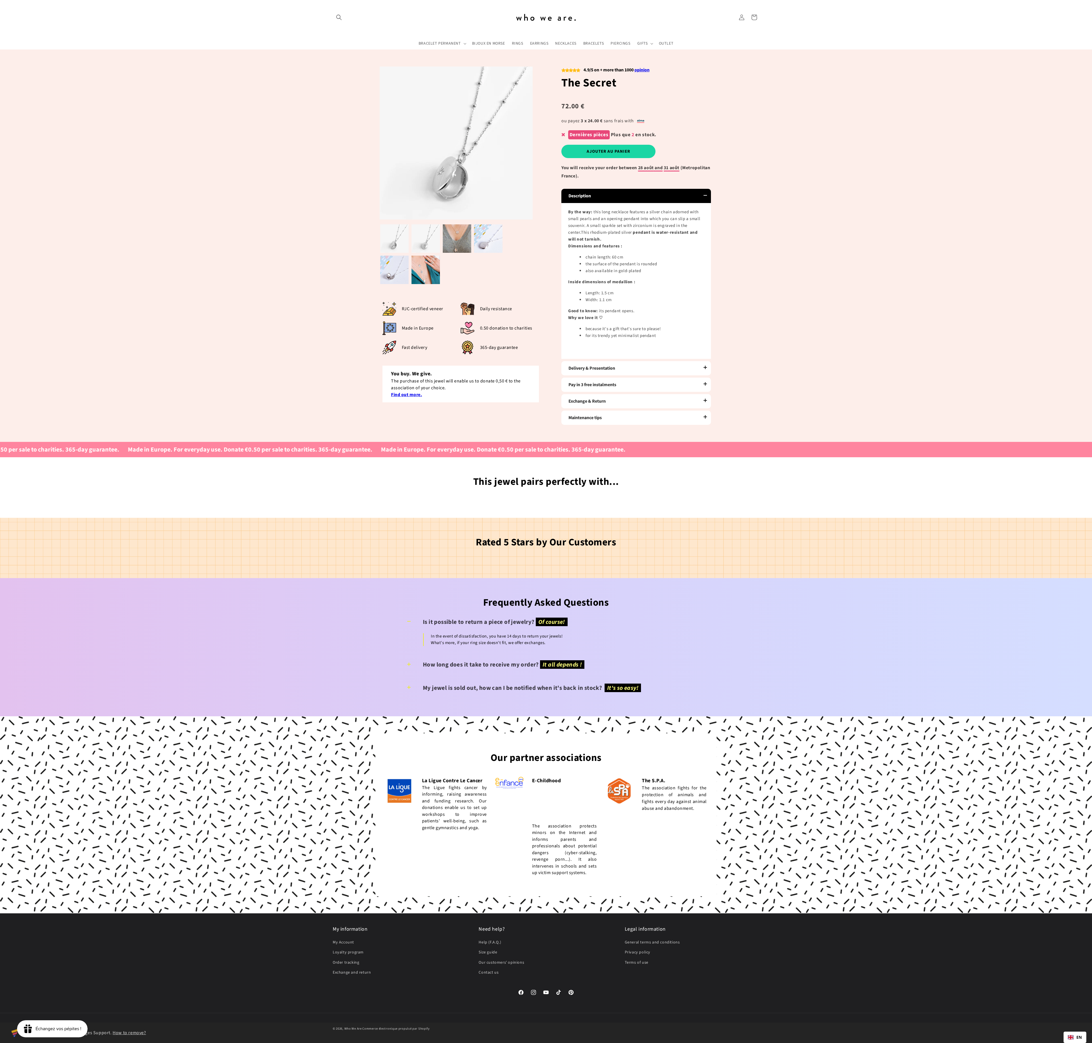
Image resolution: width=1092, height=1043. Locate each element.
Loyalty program (348, 952)
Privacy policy (637, 952)
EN (1079, 1037)
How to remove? (129, 1033)
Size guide (488, 952)
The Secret (588, 83)
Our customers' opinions (501, 962)
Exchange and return (352, 972)
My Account (343, 942)
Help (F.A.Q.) (490, 942)
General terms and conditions (652, 942)
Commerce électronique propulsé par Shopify (395, 1029)
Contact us (489, 972)
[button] (339, 17)
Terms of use (636, 962)
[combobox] (1075, 1037)
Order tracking (346, 962)
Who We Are (353, 1029)
